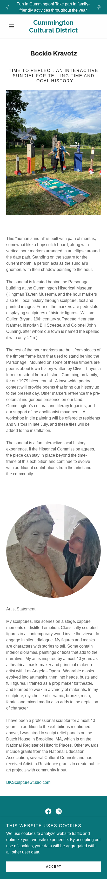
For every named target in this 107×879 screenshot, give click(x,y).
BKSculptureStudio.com (28, 782)
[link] (54, 26)
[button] (13, 26)
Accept (53, 866)
